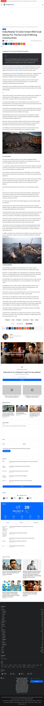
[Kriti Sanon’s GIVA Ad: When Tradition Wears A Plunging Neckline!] (32, 585)
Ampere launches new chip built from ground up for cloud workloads (21, 538)
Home (4, 26)
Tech (2, 649)
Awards (39, 702)
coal (29, 81)
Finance (3, 614)
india (32, 319)
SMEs (3, 619)
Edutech (3, 632)
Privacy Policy (11, 700)
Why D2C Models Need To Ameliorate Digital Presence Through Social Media (23, 461)
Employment (3, 621)
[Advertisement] (22, 16)
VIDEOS (2, 652)
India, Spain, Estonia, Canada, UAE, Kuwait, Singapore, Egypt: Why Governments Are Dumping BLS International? (8, 414)
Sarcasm (3, 629)
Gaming (3, 637)
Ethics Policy (24, 702)
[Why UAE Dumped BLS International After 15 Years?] (22, 408)
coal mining (26, 319)
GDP (3, 616)
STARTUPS (3, 631)
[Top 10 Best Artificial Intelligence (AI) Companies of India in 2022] (5, 529)
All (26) (22, 486)
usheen (5, 40)
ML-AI (3, 641)
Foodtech (4, 636)
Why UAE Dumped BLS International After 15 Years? (21, 413)
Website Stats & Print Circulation (30, 700)
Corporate (4, 611)
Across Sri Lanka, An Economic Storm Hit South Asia (18, 471)
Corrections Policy (30, 702)
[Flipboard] (29, 324)
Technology (4, 644)
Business (8, 319)
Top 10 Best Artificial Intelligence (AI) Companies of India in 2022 (21, 526)
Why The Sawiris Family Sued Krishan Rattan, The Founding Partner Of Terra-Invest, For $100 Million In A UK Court (10, 595)
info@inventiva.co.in (24, 692)
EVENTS (2, 622)
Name (3, 439)
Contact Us (22, 700)
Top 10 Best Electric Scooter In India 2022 (17, 545)
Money (3, 617)
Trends (7, 26)
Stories (2, 647)
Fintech (3, 634)
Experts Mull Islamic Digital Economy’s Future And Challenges (20, 480)
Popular (7, 522)
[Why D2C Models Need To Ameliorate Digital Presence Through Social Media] (5, 463)
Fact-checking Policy (18, 702)
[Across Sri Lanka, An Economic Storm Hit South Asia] (5, 473)
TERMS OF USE (39, 700)
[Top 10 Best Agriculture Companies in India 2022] (5, 534)
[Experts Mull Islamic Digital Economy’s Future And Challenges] (5, 482)
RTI (2, 627)
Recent (21, 522)
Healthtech (4, 639)
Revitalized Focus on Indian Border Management (18, 475)
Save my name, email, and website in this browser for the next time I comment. (16, 448)
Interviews (3, 626)
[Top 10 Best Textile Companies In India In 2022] (5, 543)
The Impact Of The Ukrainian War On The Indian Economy (19, 466)
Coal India (19, 319)
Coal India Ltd (16, 70)
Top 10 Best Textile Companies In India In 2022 (17, 541)
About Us (6, 700)
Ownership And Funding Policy (9, 702)
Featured (3, 624)
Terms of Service (17, 700)
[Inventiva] (8, 4)
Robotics (3, 642)
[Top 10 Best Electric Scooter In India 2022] (5, 547)
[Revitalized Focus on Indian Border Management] (5, 477)
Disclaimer (36, 702)
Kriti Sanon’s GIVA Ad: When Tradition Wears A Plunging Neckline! (30, 594)
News (37, 319)
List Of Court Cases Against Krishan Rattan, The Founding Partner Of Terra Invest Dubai (11, 572)
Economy (4, 612)
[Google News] (20, 324)
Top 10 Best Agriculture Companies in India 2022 (18, 532)
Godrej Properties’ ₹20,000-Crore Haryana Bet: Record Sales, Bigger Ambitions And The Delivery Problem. (35, 414)
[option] (22, 353)
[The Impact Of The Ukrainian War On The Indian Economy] (5, 468)
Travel (3, 646)
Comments (36, 522)
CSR (3, 700)
